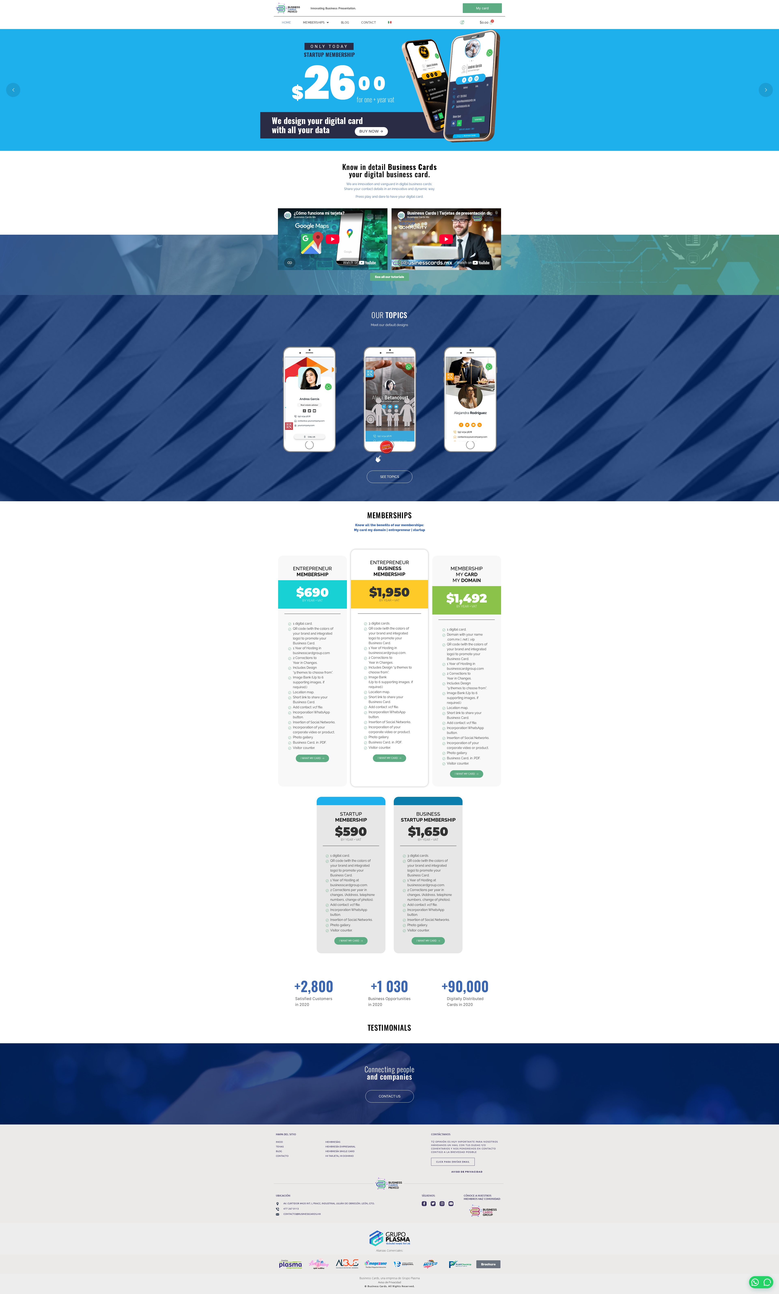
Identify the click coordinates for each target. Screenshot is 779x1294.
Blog (345, 22)
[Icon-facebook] (424, 1203)
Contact (368, 22)
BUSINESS (428, 817)
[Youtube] (451, 1203)
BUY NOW (371, 131)
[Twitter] (433, 1203)
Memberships (314, 22)
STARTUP (351, 817)
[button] (316, 22)
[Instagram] (442, 1203)
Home (286, 22)
